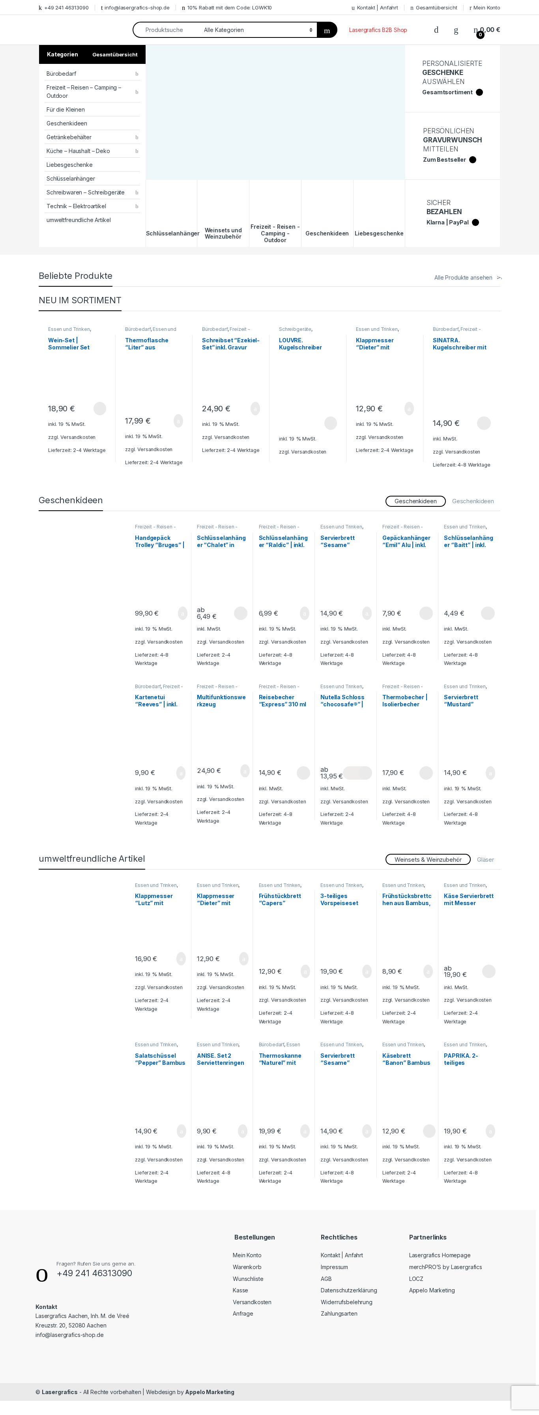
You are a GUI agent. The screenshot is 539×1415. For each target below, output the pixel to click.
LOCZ (416, 1278)
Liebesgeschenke (70, 164)
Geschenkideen (67, 123)
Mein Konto (486, 7)
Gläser (485, 859)
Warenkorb (247, 1267)
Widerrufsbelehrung (346, 1302)
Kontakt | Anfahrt (377, 7)
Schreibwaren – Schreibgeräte (86, 192)
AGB (326, 1278)
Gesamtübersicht (436, 7)
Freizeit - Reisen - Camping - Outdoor (157, 529)
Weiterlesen (91, 408)
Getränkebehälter (69, 137)
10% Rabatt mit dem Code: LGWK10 (229, 7)
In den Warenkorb (168, 420)
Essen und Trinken (69, 329)
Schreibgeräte (295, 329)
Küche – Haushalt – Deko (78, 150)
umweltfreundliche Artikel (79, 220)
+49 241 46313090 (66, 7)
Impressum (334, 1267)
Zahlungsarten (339, 1313)
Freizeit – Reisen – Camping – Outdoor (84, 91)
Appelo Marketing (432, 1290)
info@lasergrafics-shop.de (137, 7)
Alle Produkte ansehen (463, 277)
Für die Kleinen (66, 109)
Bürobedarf (61, 73)
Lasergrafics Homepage (440, 1255)
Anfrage (243, 1313)
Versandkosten (77, 437)
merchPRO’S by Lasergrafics (445, 1267)
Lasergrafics (60, 1392)
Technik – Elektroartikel (76, 206)
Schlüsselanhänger (71, 178)
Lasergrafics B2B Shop (378, 29)
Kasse (240, 1290)
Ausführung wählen (476, 423)
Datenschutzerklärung (349, 1290)
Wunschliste (248, 1278)
